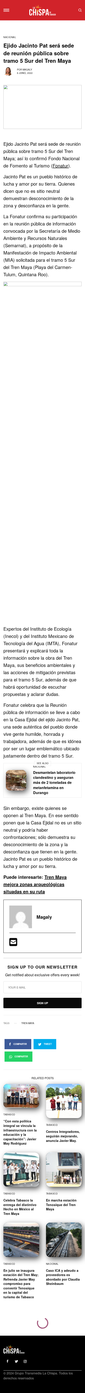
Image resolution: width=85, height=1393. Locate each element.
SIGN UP (42, 1003)
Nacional (9, 37)
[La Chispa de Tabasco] (42, 10)
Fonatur (60, 165)
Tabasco (9, 1114)
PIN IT (45, 451)
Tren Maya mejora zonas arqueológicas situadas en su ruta (35, 884)
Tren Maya (27, 1023)
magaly (27, 69)
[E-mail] (13, 943)
